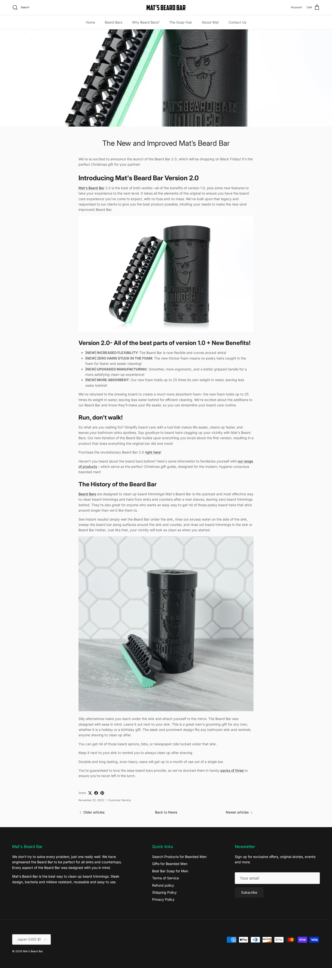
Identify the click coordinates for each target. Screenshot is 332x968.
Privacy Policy (163, 899)
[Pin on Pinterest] (102, 793)
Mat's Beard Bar (33, 951)
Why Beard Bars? (145, 22)
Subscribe (249, 892)
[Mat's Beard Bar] (166, 7)
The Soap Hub (180, 22)
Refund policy (163, 885)
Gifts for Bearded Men (169, 864)
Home (90, 22)
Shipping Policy (164, 892)
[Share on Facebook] (96, 793)
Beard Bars (113, 22)
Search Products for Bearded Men (179, 857)
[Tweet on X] (90, 793)
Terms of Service (165, 878)
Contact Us (237, 22)
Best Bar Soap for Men (170, 871)
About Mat (210, 22)
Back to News (166, 812)
